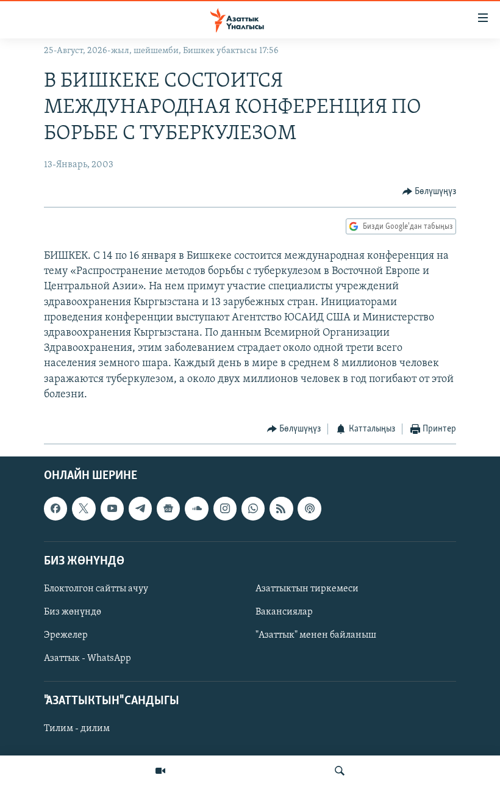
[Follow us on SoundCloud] (196, 509)
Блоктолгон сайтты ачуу (96, 589)
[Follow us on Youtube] (112, 509)
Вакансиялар (284, 612)
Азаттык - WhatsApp (87, 659)
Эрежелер (66, 636)
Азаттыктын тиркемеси (307, 589)
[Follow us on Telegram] (140, 509)
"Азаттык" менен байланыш (315, 636)
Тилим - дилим (77, 729)
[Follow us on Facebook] (55, 509)
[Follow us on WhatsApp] (253, 509)
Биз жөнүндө (72, 612)
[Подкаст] (309, 509)
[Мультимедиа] (160, 770)
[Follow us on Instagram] (225, 509)
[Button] (429, 192)
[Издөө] (339, 770)
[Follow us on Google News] (168, 509)
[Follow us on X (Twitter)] (83, 509)
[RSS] (281, 509)
